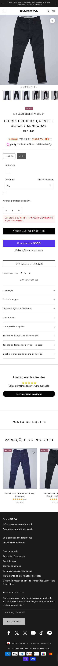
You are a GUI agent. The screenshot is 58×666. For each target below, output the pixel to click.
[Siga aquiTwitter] (16, 633)
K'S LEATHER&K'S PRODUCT (28, 114)
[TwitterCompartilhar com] (25, 273)
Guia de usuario (10, 551)
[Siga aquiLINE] (49, 633)
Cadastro (14, 621)
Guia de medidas (45, 179)
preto (21, 156)
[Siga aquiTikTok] (41, 633)
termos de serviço (12, 565)
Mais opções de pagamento (29, 250)
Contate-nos (9, 560)
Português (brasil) (40, 643)
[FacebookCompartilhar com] (21, 273)
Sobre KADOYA (10, 519)
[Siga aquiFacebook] (8, 633)
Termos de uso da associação (17, 570)
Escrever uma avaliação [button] (29, 394)
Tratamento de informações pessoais (22, 575)
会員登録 (13, 139)
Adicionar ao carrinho (29, 231)
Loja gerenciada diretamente (17, 537)
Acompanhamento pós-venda (18, 528)
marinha (9, 156)
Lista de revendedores (14, 542)
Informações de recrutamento (18, 524)
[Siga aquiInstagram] (25, 633)
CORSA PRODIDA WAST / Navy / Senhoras (20, 494)
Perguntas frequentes (14, 556)
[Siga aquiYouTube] (33, 633)
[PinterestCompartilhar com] (29, 273)
